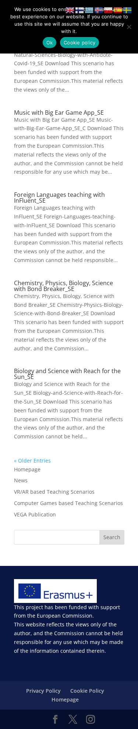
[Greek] (89, 9)
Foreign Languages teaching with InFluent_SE (59, 198)
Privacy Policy (43, 690)
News (21, 480)
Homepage (27, 469)
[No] (128, 26)
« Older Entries (32, 460)
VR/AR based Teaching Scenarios (54, 491)
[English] (70, 9)
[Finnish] (80, 9)
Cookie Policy (87, 690)
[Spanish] (118, 9)
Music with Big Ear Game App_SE (59, 112)
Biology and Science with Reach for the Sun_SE (67, 374)
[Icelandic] (99, 9)
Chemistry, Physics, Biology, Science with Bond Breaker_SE (63, 286)
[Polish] (108, 9)
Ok (49, 42)
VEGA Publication (35, 514)
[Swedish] (127, 9)
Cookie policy (79, 42)
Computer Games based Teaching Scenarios (68, 503)
